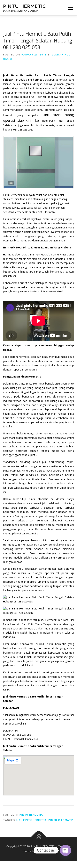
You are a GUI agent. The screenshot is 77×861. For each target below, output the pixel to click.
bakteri (70, 271)
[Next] (65, 162)
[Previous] (11, 162)
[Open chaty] (65, 850)
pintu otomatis (61, 820)
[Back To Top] (38, 836)
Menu (70, 7)
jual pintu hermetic (31, 820)
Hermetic (38, 383)
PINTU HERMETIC (24, 6)
